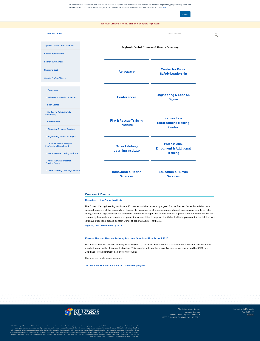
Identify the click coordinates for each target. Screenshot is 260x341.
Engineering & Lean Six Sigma (61, 136)
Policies (250, 315)
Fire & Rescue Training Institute (62, 153)
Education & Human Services (61, 129)
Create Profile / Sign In (55, 78)
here (164, 7)
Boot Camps (53, 105)
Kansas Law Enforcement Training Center (58, 162)
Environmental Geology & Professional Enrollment (58, 145)
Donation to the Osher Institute (103, 200)
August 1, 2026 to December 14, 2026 (103, 225)
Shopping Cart (51, 70)
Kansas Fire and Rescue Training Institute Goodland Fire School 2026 (126, 238)
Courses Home (54, 33)
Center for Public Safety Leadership (58, 113)
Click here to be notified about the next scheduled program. (115, 265)
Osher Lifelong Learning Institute (63, 170)
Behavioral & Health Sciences (62, 97)
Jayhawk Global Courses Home (59, 45)
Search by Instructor (54, 54)
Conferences (53, 122)
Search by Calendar (53, 62)
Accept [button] (185, 14)
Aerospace (53, 90)
